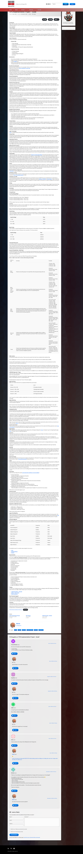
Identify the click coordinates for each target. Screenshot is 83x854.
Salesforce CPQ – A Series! (47, 615)
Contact (23, 9)
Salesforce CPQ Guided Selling (36, 154)
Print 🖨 (44, 19)
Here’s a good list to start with (24, 68)
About (16, 9)
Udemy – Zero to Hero (15, 592)
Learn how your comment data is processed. (32, 837)
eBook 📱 (56, 19)
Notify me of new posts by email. (17, 831)
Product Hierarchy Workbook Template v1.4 (16, 609)
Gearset (12, 552)
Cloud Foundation (14, 594)
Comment (26, 816)
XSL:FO (17, 423)
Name (10, 816)
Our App (39, 9)
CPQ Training (28, 615)
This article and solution (22, 459)
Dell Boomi (41, 179)
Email (10, 820)
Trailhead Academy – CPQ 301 (16, 591)
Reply (15, 653)
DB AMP (44, 179)
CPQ (32, 14)
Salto (12, 550)
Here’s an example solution (18, 175)
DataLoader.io (49, 179)
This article (11, 171)
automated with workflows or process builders (30, 472)
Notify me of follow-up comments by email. (19, 829)
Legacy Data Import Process (14, 615)
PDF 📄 (50, 19)
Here (10, 132)
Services (31, 9)
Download (25, 609)
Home (10, 9)
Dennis (30, 14)
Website (10, 823)
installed (15, 61)
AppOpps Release (14, 551)
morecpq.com (18, 625)
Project (35, 14)
